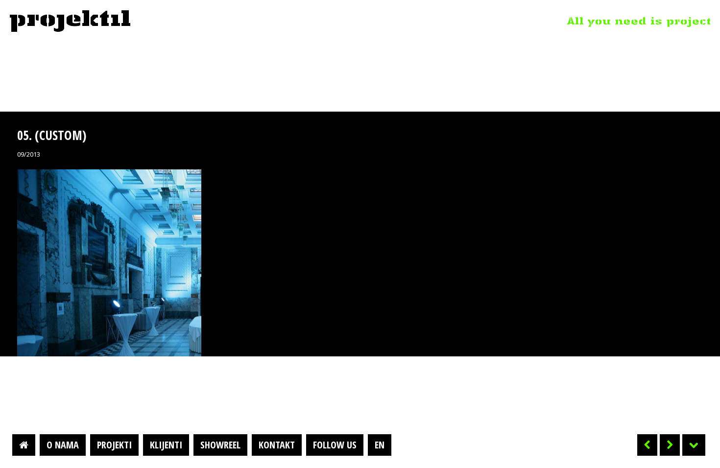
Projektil (70, 21)
